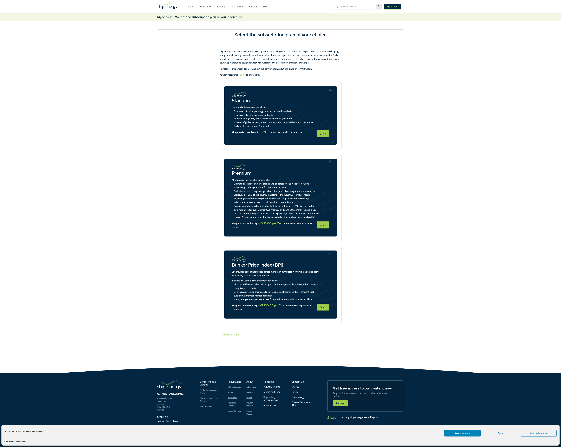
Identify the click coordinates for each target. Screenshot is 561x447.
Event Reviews (206, 406)
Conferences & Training (212, 6)
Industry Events (271, 387)
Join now (340, 403)
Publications (236, 6)
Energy (295, 387)
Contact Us (297, 381)
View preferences (538, 433)
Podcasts (253, 6)
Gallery (249, 392)
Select (323, 133)
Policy (294, 392)
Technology (297, 397)
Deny (500, 433)
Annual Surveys (234, 411)
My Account (165, 17)
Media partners (271, 392)
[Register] (392, 6)
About (249, 381)
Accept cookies (462, 433)
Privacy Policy (21, 441)
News (191, 6)
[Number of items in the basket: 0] (379, 6)
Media (249, 398)
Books (230, 392)
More (266, 6)
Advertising (251, 387)
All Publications (234, 387)
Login (242, 74)
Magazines (232, 398)
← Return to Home (229, 334)
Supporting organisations (270, 398)
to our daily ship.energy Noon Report (352, 417)
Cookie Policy (9, 441)
